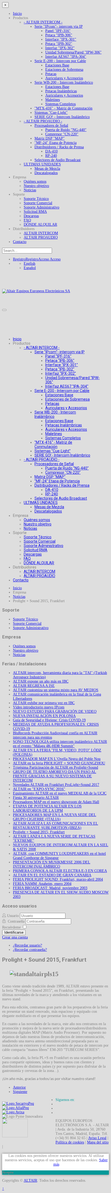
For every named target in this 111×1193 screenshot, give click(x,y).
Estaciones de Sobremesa (64, 70)
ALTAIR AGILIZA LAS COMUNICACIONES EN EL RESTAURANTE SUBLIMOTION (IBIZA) (55, 825)
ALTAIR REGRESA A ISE (34, 686)
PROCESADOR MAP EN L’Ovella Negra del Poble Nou (56, 759)
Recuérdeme (11, 927)
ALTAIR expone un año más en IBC (40, 681)
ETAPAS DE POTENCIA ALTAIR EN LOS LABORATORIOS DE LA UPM (47, 808)
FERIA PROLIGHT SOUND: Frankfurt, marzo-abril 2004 (58, 879)
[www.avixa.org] (13, 1112)
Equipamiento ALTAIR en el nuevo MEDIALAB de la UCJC (59, 793)
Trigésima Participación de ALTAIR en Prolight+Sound (55, 767)
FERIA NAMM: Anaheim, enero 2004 (42, 884)
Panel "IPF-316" (58, 31)
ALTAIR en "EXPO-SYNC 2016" (39, 789)
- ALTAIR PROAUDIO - (43, 121)
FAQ (27, 220)
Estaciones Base (57, 65)
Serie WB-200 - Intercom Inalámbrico (63, 82)
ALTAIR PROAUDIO (41, 237)
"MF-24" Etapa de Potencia (55, 143)
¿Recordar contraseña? (30, 950)
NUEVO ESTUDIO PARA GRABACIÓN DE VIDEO (54, 712)
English (29, 264)
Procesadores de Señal (51, 125)
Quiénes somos (35, 181)
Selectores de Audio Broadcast (57, 160)
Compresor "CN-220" (61, 134)
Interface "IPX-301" (60, 39)
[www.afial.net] (15, 1108)
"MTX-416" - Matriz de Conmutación (63, 108)
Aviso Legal (97, 1138)
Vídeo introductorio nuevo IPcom (38, 707)
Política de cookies (70, 1142)
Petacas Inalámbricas (61, 91)
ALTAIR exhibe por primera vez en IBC (44, 703)
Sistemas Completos (60, 104)
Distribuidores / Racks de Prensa (59, 147)
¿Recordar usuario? (27, 945)
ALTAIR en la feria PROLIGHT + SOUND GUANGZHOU (59, 763)
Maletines (52, 100)
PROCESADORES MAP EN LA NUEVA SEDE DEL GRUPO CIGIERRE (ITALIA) (54, 817)
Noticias (30, 190)
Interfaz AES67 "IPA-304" (65, 57)
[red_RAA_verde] (15, 1136)
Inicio (17, 14)
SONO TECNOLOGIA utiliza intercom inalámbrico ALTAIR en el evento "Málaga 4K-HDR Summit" (60, 744)
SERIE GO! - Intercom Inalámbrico (62, 117)
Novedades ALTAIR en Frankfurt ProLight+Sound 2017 (56, 785)
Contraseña (17, 921)
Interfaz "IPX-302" (60, 48)
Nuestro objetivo (36, 186)
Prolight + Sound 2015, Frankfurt (39, 832)
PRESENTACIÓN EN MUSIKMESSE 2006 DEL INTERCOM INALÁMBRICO (51, 864)
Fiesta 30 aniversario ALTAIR (36, 798)
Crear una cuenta (15, 937)
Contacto (19, 242)
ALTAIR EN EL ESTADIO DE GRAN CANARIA (52, 875)
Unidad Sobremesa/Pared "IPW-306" (73, 52)
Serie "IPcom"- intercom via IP (58, 26)
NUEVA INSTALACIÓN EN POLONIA (44, 716)
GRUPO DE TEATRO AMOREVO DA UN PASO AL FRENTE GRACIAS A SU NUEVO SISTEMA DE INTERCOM (54, 776)
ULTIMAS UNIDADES (42, 164)
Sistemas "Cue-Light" (51, 113)
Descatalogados (46, 173)
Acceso (49, 259)
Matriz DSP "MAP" (49, 138)
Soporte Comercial (38, 203)
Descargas (31, 216)
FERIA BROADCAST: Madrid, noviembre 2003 (50, 888)
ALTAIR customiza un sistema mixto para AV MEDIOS (55, 690)
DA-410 (51, 151)
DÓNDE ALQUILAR (40, 225)
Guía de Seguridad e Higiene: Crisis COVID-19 (49, 720)
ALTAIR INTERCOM (41, 233)
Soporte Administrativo (41, 207)
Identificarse (13, 932)
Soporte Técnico (36, 199)
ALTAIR (30, 1180)
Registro (25, 259)
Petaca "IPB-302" (58, 44)
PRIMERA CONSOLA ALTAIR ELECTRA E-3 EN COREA (60, 871)
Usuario (13, 916)
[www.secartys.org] (18, 1104)
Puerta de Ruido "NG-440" (65, 130)
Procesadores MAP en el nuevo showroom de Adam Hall (56, 802)
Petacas (50, 74)
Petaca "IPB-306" (58, 35)
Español (30, 268)
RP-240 (51, 156)
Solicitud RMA (35, 212)
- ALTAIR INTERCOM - (43, 22)
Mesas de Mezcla (47, 169)
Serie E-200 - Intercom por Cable (60, 61)
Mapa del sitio (98, 1142)
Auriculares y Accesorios (64, 78)
